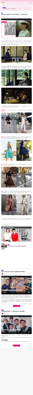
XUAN (3, 0)
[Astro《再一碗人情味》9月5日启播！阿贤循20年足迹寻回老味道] (4, 245)
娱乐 (11, 4)
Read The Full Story (16, 345)
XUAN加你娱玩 (8, 4)
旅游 (14, 4)
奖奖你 (27, 4)
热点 (5, 0)
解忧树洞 (23, 4)
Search (29, 2)
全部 (2, 4)
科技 (18, 4)
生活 (16, 4)
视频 (20, 4)
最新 (4, 4)
